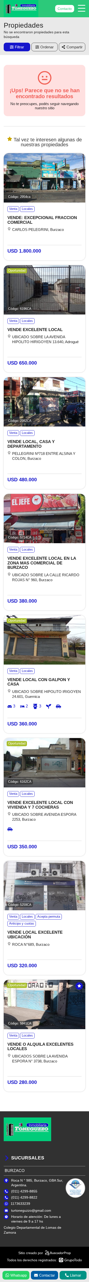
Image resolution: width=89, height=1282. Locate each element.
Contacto (65, 9)
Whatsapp (18, 1275)
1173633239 (20, 1204)
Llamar (75, 1275)
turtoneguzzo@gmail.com (31, 1210)
